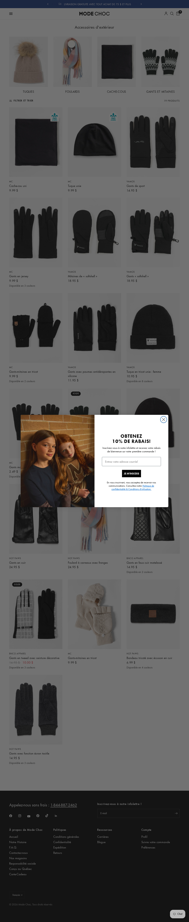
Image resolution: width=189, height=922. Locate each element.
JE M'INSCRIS (131, 473)
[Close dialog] (163, 419)
